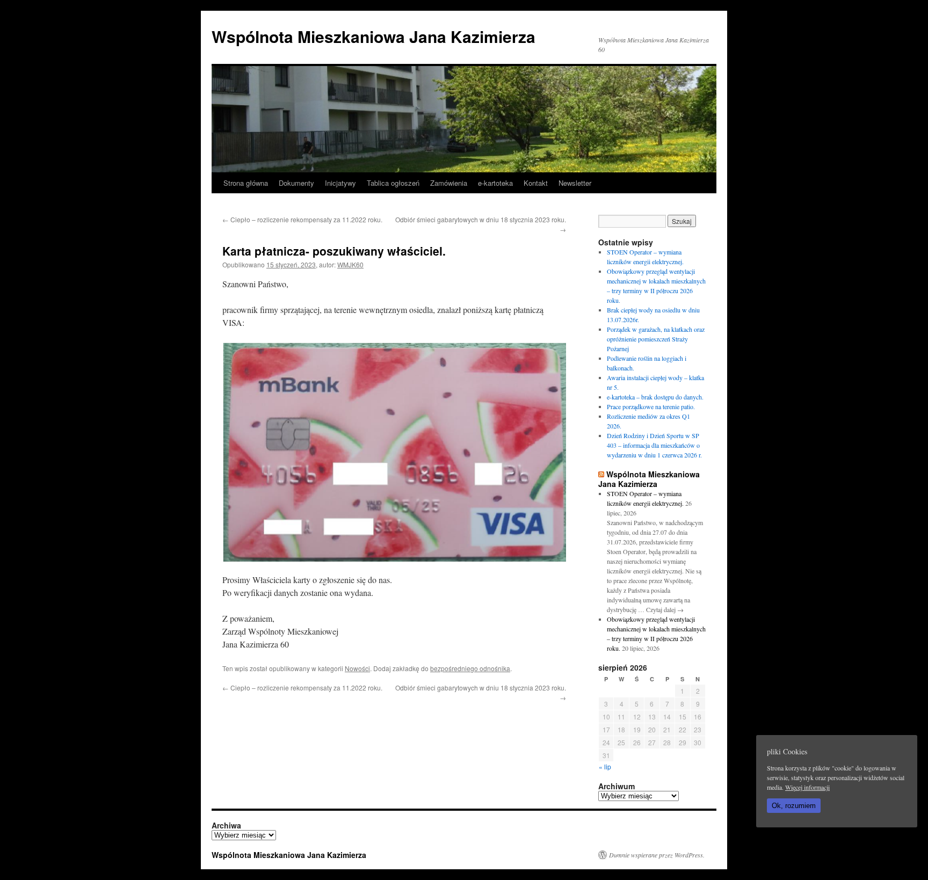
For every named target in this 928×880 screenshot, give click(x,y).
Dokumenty (296, 183)
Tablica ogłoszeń (393, 183)
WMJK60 (350, 264)
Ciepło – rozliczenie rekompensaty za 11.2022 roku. (302, 219)
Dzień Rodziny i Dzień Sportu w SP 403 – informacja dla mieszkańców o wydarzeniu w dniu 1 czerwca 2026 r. (654, 445)
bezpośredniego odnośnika (470, 668)
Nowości (357, 668)
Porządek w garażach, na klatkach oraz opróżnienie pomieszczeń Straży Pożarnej (656, 339)
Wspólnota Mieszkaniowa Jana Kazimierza (373, 36)
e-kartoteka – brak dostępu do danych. (655, 396)
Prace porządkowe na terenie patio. (651, 406)
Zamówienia (448, 183)
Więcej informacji (807, 787)
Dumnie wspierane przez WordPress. (657, 854)
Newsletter (575, 183)
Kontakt (536, 183)
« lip (605, 766)
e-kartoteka (495, 183)
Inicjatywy (340, 183)
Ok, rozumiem (794, 806)
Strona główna (245, 183)
